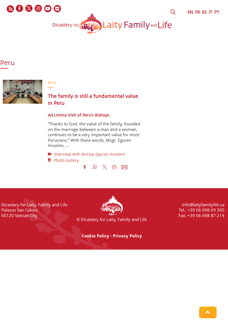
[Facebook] (20, 9)
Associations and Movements (88, 53)
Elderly (203, 53)
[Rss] (10, 9)
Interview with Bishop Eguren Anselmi (88, 154)
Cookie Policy (95, 235)
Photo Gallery (65, 160)
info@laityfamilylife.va (203, 204)
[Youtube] (48, 9)
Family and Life (144, 53)
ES (204, 12)
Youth (178, 53)
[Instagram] (39, 9)
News (11, 64)
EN (190, 12)
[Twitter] (29, 9)
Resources (66, 64)
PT (216, 12)
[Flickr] (57, 9)
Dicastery (15, 53)
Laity (41, 53)
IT (210, 12)
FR (197, 12)
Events (36, 64)
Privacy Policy (127, 235)
